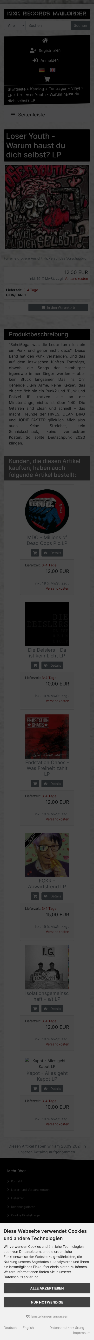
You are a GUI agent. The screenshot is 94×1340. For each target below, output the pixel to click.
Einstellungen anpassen (49, 1316)
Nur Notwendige (47, 1302)
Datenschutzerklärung (66, 1328)
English (28, 1328)
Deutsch (10, 1328)
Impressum (81, 1333)
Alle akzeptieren (47, 1288)
